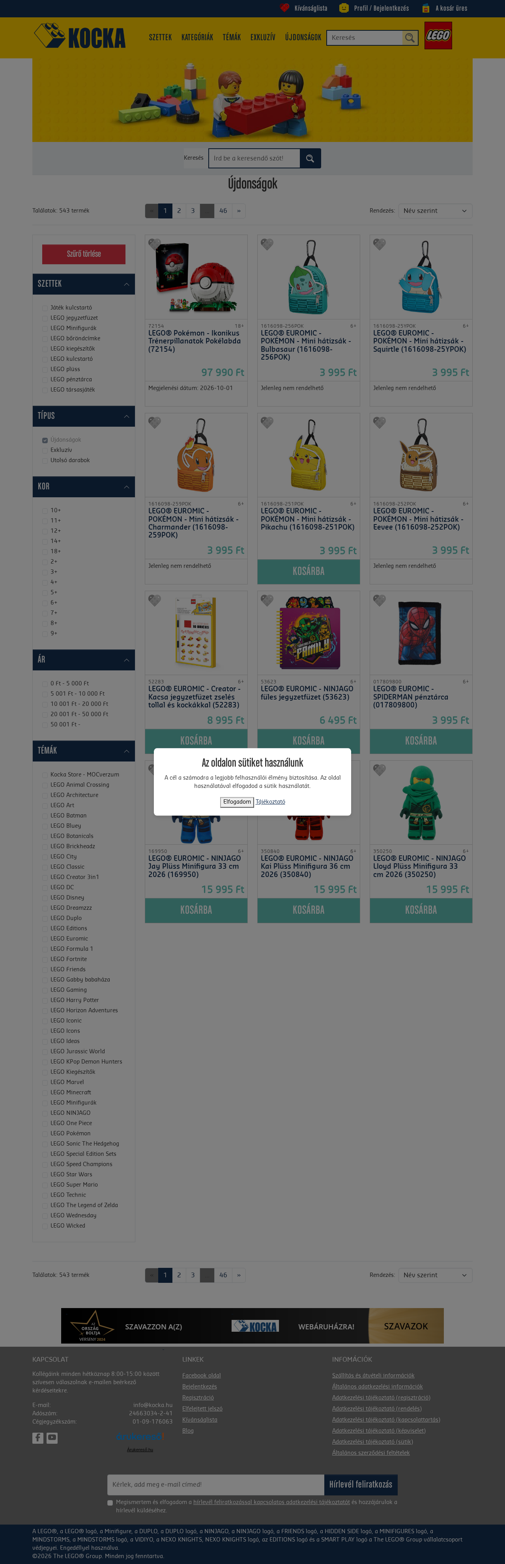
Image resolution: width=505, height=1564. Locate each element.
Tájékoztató (270, 802)
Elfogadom (237, 802)
